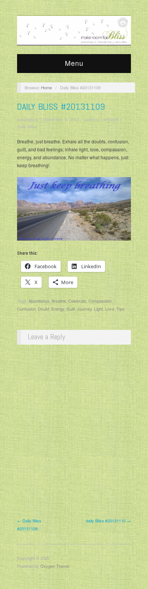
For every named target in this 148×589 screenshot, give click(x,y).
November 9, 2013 (61, 119)
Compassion (100, 301)
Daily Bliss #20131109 (61, 106)
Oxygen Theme (54, 566)
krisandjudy (27, 119)
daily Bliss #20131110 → (108, 521)
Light (98, 309)
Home (46, 87)
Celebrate (77, 301)
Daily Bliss (27, 126)
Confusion (26, 309)
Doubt (43, 309)
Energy (57, 309)
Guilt (70, 309)
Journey (84, 309)
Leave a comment (101, 119)
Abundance (38, 301)
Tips (120, 309)
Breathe (59, 301)
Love (109, 309)
